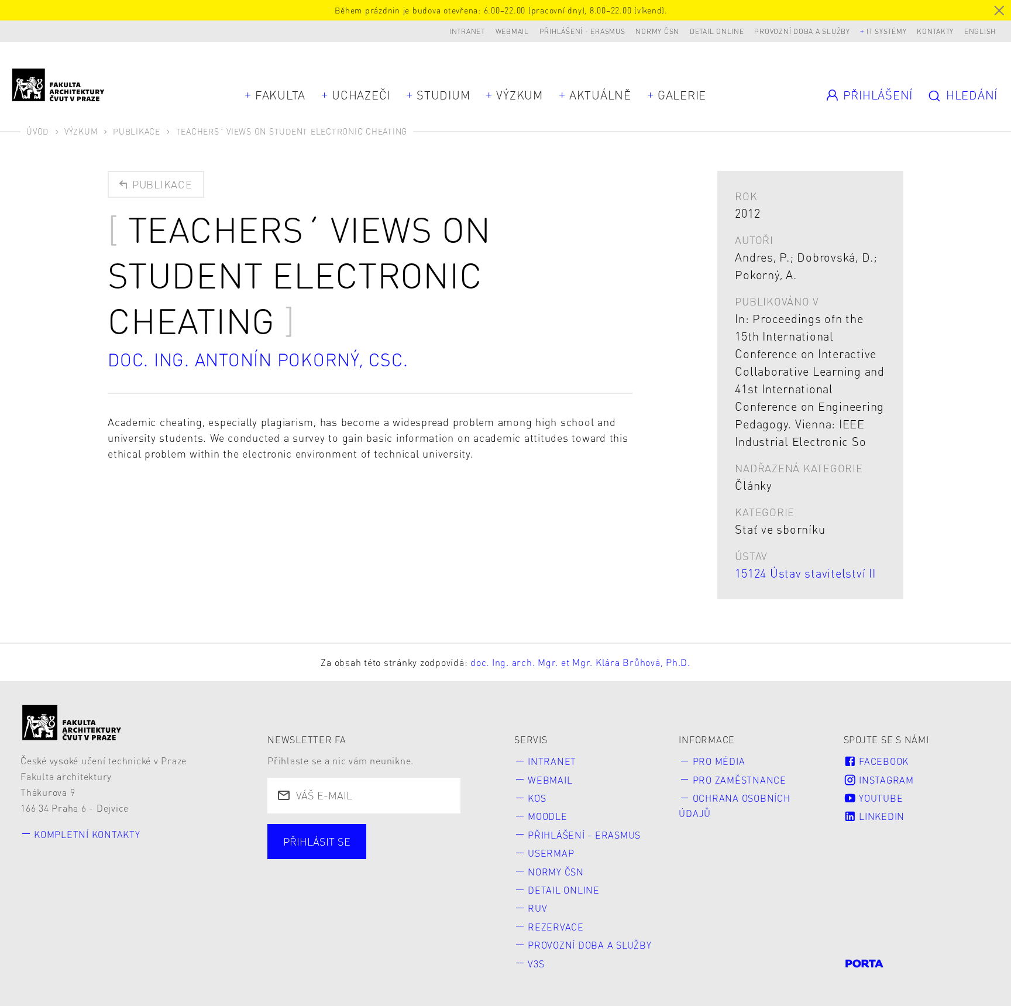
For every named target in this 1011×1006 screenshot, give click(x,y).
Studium (443, 94)
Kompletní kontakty (87, 834)
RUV (537, 908)
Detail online (717, 31)
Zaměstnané (394, 856)
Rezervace (556, 927)
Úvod (37, 131)
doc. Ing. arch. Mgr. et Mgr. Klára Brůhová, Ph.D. (580, 662)
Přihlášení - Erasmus (582, 31)
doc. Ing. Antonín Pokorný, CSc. (258, 359)
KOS (537, 798)
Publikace (136, 131)
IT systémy (886, 31)
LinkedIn (880, 816)
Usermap (551, 853)
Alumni (304, 877)
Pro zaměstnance (739, 780)
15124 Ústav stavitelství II (805, 573)
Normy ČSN (657, 31)
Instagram (885, 780)
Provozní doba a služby (802, 31)
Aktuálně (600, 94)
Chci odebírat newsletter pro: (360, 835)
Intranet (467, 31)
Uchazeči (361, 94)
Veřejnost (378, 877)
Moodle (548, 816)
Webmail (512, 31)
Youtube (879, 798)
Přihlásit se (316, 841)
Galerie (682, 94)
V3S (536, 963)
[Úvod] (72, 722)
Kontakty (935, 31)
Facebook (882, 761)
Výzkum (519, 94)
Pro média (719, 761)
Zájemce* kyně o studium (350, 898)
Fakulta (280, 94)
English (980, 31)
